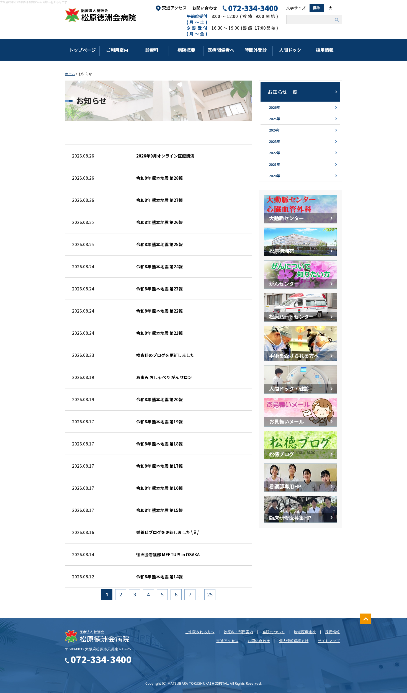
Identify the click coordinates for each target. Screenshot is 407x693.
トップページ (82, 50)
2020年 (274, 175)
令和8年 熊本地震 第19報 (159, 421)
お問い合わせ (204, 8)
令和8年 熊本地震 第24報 (159, 266)
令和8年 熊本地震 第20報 (159, 399)
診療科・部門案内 (238, 631)
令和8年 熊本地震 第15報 (159, 510)
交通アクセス (174, 8)
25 (210, 594)
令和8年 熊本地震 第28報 (159, 178)
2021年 (274, 164)
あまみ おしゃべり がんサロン (164, 377)
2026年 (274, 107)
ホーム (70, 73)
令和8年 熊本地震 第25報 (159, 244)
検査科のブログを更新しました (165, 355)
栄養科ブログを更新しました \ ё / (167, 532)
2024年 (274, 130)
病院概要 (186, 50)
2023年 (274, 141)
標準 (316, 8)
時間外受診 (255, 50)
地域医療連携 (305, 631)
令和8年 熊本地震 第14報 (159, 576)
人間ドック (290, 50)
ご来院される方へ (200, 631)
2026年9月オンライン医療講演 (165, 156)
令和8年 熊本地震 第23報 (159, 289)
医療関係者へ (221, 50)
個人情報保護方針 (294, 640)
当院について (273, 631)
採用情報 (325, 50)
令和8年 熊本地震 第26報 (159, 222)
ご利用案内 (117, 50)
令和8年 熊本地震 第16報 (159, 488)
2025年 (274, 118)
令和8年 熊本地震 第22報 (159, 311)
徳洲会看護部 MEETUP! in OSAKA (168, 554)
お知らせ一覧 (282, 91)
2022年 (274, 152)
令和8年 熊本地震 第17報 (159, 466)
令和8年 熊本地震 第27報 (159, 200)
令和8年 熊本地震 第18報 (159, 444)
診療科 (151, 50)
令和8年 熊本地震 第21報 (159, 333)
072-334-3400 (253, 7)
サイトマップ (329, 640)
